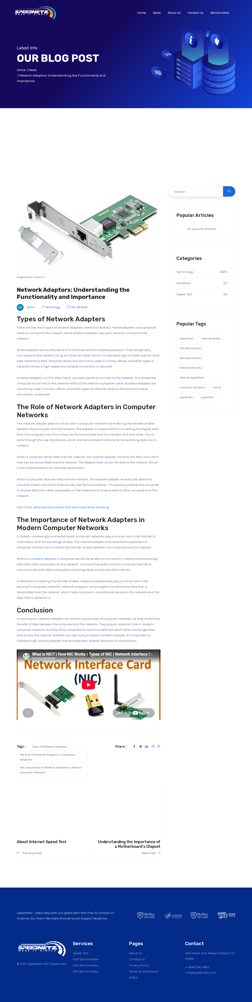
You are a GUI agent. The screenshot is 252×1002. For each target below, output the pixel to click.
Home (141, 13)
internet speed (210, 338)
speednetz (186, 397)
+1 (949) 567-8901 (197, 967)
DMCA (133, 977)
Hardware (183, 283)
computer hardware (192, 387)
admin (31, 307)
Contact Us (196, 13)
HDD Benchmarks (86, 959)
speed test (186, 338)
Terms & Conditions (143, 971)
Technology (53, 307)
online (217, 387)
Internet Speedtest (191, 377)
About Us (174, 13)
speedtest (207, 397)
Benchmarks (219, 13)
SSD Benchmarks (190, 367)
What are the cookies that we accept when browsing (71, 507)
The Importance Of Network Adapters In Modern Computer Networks (51, 770)
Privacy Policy (139, 965)
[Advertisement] (126, 155)
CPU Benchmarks (190, 348)
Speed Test (184, 294)
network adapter (44, 559)
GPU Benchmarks (190, 358)
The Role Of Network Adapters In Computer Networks (47, 757)
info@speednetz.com (200, 972)
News (157, 13)
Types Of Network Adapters (49, 746)
